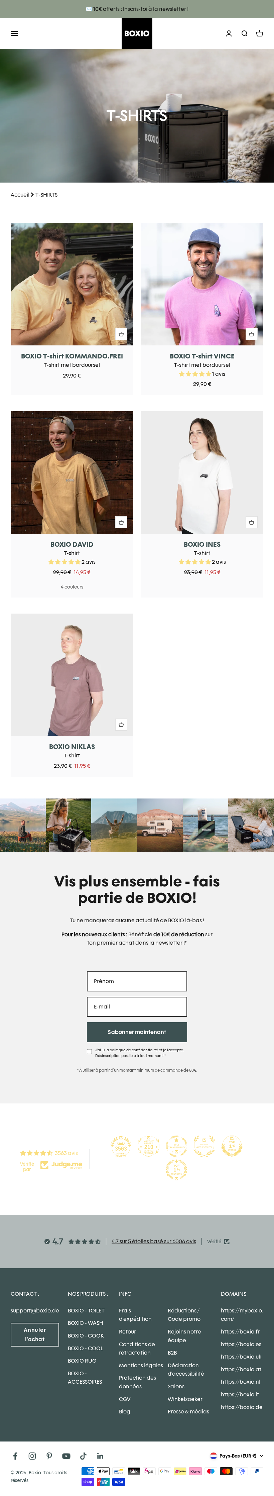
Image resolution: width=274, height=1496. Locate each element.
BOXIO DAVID (72, 544)
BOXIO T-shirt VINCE (202, 356)
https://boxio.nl (240, 1382)
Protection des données (137, 1382)
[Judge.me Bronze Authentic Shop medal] (204, 1146)
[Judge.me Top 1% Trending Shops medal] (176, 1170)
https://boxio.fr (240, 1331)
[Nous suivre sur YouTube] (66, 1456)
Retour (127, 1331)
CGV (124, 1399)
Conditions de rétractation (137, 1348)
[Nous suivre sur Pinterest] (49, 1456)
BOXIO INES (202, 544)
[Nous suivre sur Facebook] (15, 1456)
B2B (172, 1353)
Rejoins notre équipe (184, 1336)
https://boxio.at (241, 1369)
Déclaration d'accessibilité (186, 1369)
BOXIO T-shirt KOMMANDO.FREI (72, 356)
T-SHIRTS (46, 195)
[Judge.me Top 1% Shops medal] (232, 1146)
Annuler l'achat (35, 1334)
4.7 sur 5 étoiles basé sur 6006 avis (154, 1241)
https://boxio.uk (241, 1357)
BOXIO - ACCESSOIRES (85, 1377)
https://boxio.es (241, 1344)
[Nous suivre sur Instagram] (32, 1456)
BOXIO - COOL (85, 1348)
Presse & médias (188, 1411)
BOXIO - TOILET (86, 1310)
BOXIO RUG (82, 1361)
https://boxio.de (242, 1407)
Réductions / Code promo (184, 1314)
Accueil (20, 195)
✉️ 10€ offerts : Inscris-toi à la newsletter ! (137, 9)
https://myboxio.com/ (242, 1314)
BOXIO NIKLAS (72, 747)
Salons (176, 1386)
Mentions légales (141, 1365)
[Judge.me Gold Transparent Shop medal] (176, 1146)
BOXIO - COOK (86, 1335)
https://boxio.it (240, 1394)
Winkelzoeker (185, 1399)
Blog (124, 1411)
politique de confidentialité (134, 1050)
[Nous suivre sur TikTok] (83, 1456)
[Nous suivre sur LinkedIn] (100, 1456)
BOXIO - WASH (85, 1323)
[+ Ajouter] (121, 334)
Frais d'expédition (135, 1314)
